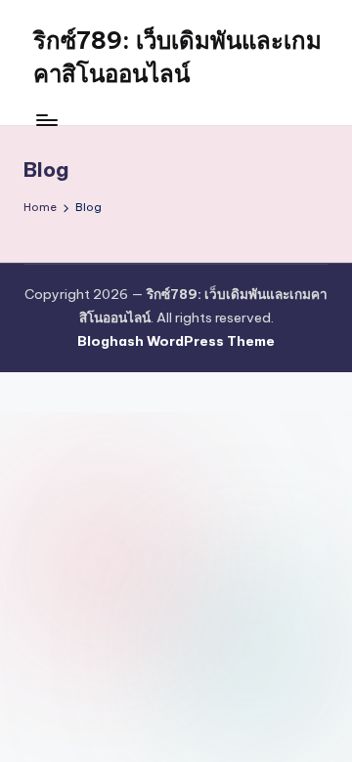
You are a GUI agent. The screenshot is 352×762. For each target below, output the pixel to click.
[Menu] (46, 119)
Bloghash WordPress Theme (176, 341)
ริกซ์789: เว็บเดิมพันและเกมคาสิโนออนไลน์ (177, 56)
